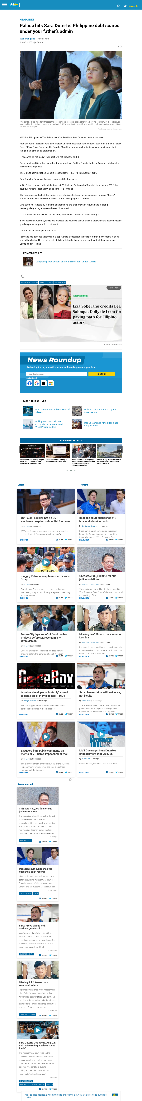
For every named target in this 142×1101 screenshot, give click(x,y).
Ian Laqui (26, 526)
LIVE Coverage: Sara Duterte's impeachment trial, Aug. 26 (97, 752)
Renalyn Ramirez (29, 701)
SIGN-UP (101, 374)
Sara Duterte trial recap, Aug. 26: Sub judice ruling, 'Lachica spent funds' (37, 1045)
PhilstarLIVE (86, 759)
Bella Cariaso (86, 701)
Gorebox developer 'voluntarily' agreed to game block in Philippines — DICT (44, 694)
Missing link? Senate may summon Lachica (33, 984)
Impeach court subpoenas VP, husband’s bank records (97, 519)
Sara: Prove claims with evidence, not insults (32, 927)
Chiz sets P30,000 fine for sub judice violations (97, 577)
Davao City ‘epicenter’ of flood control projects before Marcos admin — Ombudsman (44, 638)
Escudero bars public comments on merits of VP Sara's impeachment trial (44, 752)
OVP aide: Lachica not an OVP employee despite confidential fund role (45, 519)
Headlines (27, 19)
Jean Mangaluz (27, 38)
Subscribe (134, 6)
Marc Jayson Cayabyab (90, 584)
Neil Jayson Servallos (89, 526)
